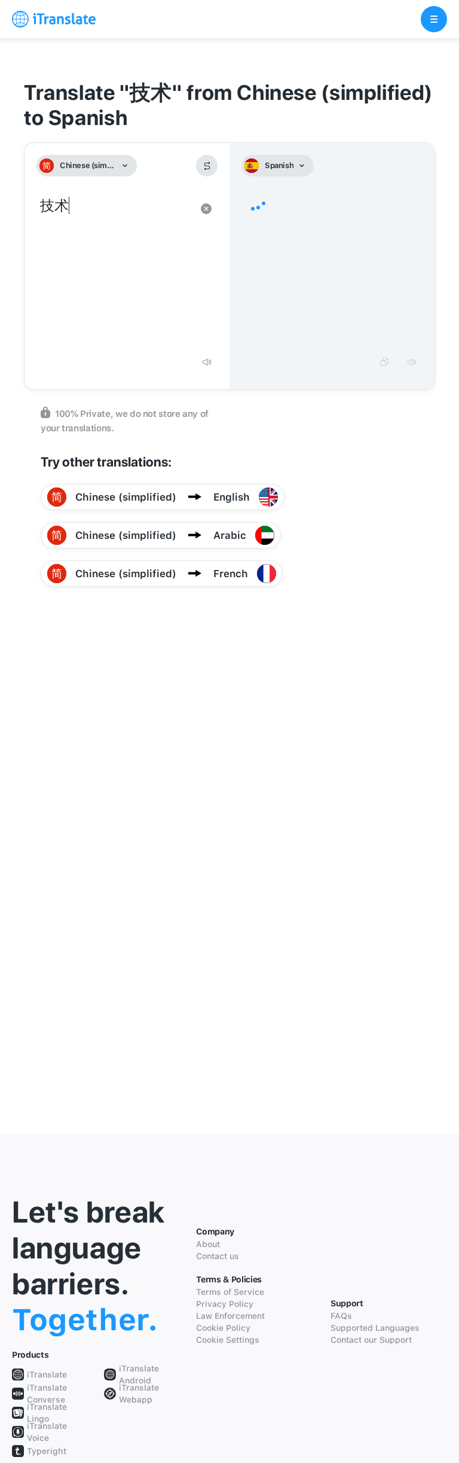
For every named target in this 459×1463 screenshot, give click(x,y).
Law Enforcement (230, 1316)
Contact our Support (371, 1340)
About (208, 1244)
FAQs (341, 1316)
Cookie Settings (227, 1340)
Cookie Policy (223, 1328)
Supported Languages (375, 1328)
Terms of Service (230, 1292)
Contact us (217, 1256)
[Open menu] (434, 19)
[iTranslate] (54, 19)
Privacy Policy (224, 1304)
